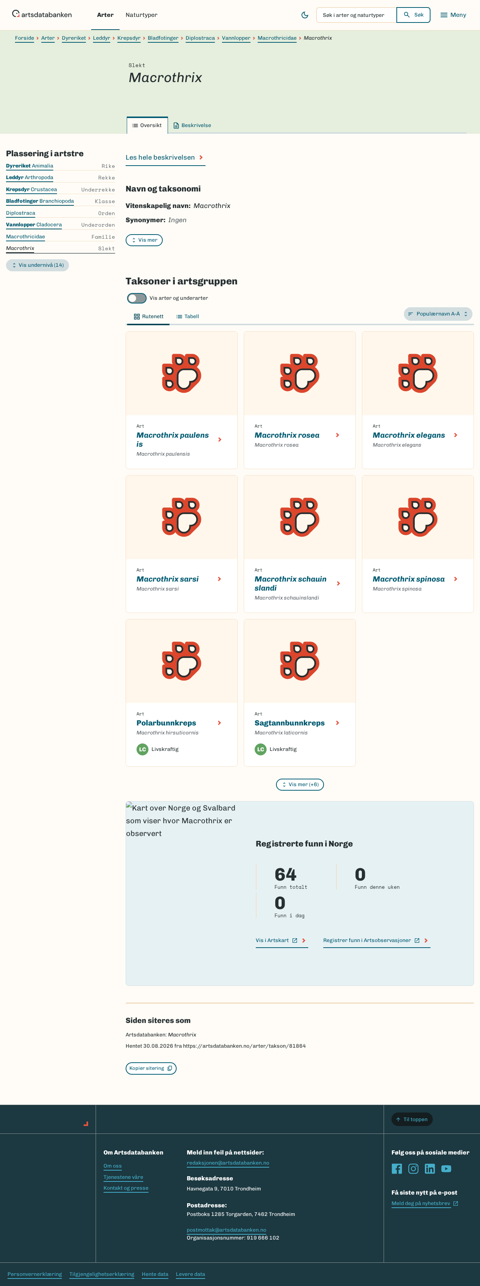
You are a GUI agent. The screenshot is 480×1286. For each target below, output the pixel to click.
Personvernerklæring (35, 1274)
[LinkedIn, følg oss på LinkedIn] (429, 1168)
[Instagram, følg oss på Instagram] (413, 1168)
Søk (419, 15)
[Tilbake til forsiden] (42, 15)
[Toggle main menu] (453, 15)
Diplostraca (200, 38)
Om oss (113, 1166)
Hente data (155, 1274)
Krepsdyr (129, 38)
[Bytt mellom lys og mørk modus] (305, 15)
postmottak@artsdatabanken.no (226, 1230)
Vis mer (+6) (304, 784)
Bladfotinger (163, 38)
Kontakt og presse (126, 1188)
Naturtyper (142, 14)
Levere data (190, 1274)
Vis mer (148, 240)
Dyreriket (74, 38)
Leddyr (101, 38)
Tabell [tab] (191, 316)
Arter (105, 14)
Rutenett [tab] (153, 316)
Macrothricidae (277, 38)
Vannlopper (236, 38)
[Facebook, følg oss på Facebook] (397, 1168)
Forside (24, 38)
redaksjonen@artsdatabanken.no (228, 1163)
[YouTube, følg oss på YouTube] (446, 1168)
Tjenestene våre (123, 1177)
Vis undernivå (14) (41, 265)
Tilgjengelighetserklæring (101, 1274)
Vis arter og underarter (179, 298)
